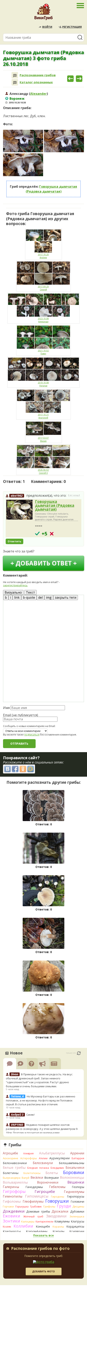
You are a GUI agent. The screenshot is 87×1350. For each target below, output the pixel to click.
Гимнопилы (12, 1196)
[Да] (37, 533)
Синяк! (30, 1114)
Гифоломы (12, 1201)
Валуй (25, 1178)
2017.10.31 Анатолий (43, 416)
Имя (6, 708)
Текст (30, 592)
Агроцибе (10, 1153)
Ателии (43, 1158)
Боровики (73, 1172)
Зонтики (11, 1221)
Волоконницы (72, 1177)
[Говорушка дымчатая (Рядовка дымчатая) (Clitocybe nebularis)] (19, 510)
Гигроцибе (45, 1191)
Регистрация (72, 27)
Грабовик (36, 1206)
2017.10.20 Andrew (43, 256)
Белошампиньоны (71, 1163)
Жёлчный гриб (33, 1216)
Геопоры (78, 1187)
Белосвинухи (43, 1163)
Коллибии (23, 1226)
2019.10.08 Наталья (43, 384)
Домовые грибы (38, 1211)
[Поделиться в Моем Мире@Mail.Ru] (30, 769)
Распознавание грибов (38, 75)
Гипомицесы (36, 1196)
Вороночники (47, 1182)
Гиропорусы (75, 1196)
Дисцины (78, 1206)
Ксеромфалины (36, 1231)
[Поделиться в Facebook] (15, 769)
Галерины (11, 1187)
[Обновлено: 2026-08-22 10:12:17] (79, 1053)
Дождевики (13, 1211)
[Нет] (51, 533)
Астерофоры (28, 1158)
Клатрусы (77, 1221)
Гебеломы (57, 1187)
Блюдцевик (57, 1168)
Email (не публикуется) (20, 715)
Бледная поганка (38, 1168)
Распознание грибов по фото (40, 1249)
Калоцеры (27, 1221)
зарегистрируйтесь (15, 585)
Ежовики (11, 1216)
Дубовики (77, 1211)
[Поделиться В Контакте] (7, 769)
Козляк (7, 1226)
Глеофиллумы (33, 1201)
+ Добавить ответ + (44, 563)
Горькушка (22, 1206)
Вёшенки (75, 1182)
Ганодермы (34, 1187)
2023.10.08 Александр (43, 320)
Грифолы (49, 1206)
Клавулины (62, 1221)
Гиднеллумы (74, 1191)
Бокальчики (75, 1167)
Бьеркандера (11, 1178)
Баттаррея (78, 1158)
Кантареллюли (44, 1221)
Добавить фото (43, 1271)
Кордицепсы (75, 1226)
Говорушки (57, 1201)
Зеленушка (77, 1216)
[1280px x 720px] (23, 141)
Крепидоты (12, 1231)
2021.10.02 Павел (43, 352)
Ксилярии (76, 1231)
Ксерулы (58, 1231)
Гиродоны (57, 1196)
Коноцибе (43, 1226)
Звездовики (56, 1216)
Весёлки (37, 1177)
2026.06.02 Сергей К (43, 471)
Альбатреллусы (52, 1153)
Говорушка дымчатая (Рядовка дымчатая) (54, 505)
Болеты (52, 1172)
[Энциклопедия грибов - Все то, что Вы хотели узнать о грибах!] (43, 13)
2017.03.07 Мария (43, 439)
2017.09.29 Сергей (43, 288)
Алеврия (28, 1153)
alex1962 (17, 496)
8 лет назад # (74, 495)
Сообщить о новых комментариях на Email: (29, 726)
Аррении (77, 1153)
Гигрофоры (14, 1191)
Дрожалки (60, 1211)
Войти (47, 27)
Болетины (10, 1173)
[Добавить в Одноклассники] (23, 769)
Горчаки (8, 1206)
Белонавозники (15, 1163)
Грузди (64, 1206)
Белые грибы (14, 1167)
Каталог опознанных (36, 82)
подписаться (31, 734)
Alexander (38, 93)
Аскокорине (10, 1158)
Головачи (77, 1201)
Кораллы (58, 1226)
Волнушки (51, 1178)
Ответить (14, 541)
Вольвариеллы (15, 1182)
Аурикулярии (59, 1158)
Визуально (13, 592)
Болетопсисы (31, 1173)
